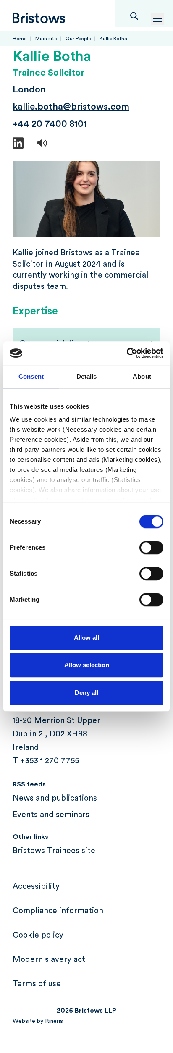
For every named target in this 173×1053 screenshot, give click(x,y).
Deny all (86, 692)
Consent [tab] (31, 376)
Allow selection (86, 664)
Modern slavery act (49, 960)
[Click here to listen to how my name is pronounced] (42, 144)
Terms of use (37, 984)
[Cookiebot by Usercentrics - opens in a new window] (126, 353)
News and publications (55, 798)
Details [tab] (86, 376)
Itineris (54, 1021)
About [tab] (142, 376)
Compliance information (58, 911)
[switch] (151, 547)
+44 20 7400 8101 (50, 123)
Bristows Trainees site (54, 851)
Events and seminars (51, 815)
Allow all (86, 637)
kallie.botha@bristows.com (71, 106)
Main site (46, 38)
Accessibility (36, 887)
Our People (78, 38)
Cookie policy (38, 935)
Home (19, 38)
